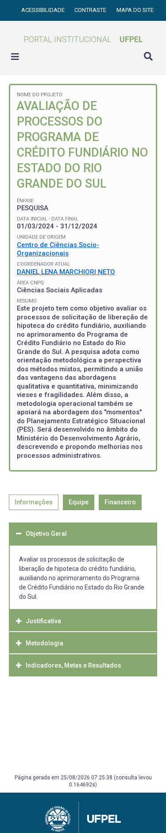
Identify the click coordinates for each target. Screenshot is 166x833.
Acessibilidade (43, 10)
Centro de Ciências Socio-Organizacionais (58, 249)
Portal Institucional (83, 39)
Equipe (79, 502)
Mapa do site (135, 10)
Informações (34, 502)
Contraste (91, 10)
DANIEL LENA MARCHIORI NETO (66, 272)
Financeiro (120, 502)
